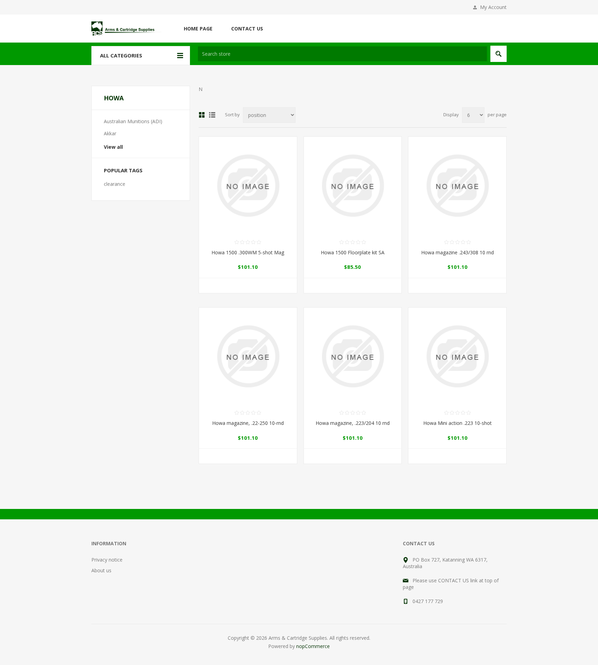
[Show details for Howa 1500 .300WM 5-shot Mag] (248, 186)
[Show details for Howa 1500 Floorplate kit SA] (353, 186)
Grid (202, 115)
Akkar (110, 133)
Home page (198, 28)
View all (113, 147)
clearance (114, 184)
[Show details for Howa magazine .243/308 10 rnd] (457, 186)
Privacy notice (107, 559)
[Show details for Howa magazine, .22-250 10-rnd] (248, 357)
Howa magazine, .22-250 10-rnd (248, 423)
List (212, 115)
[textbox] (342, 53)
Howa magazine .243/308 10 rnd (457, 252)
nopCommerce (313, 646)
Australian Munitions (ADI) (133, 121)
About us (101, 570)
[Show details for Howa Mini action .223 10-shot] (457, 357)
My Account (493, 7)
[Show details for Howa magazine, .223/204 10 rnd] (353, 357)
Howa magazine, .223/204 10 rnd (353, 423)
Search (498, 54)
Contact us (247, 28)
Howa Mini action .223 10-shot (457, 423)
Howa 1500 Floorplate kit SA (352, 252)
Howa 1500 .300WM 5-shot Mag (247, 252)
